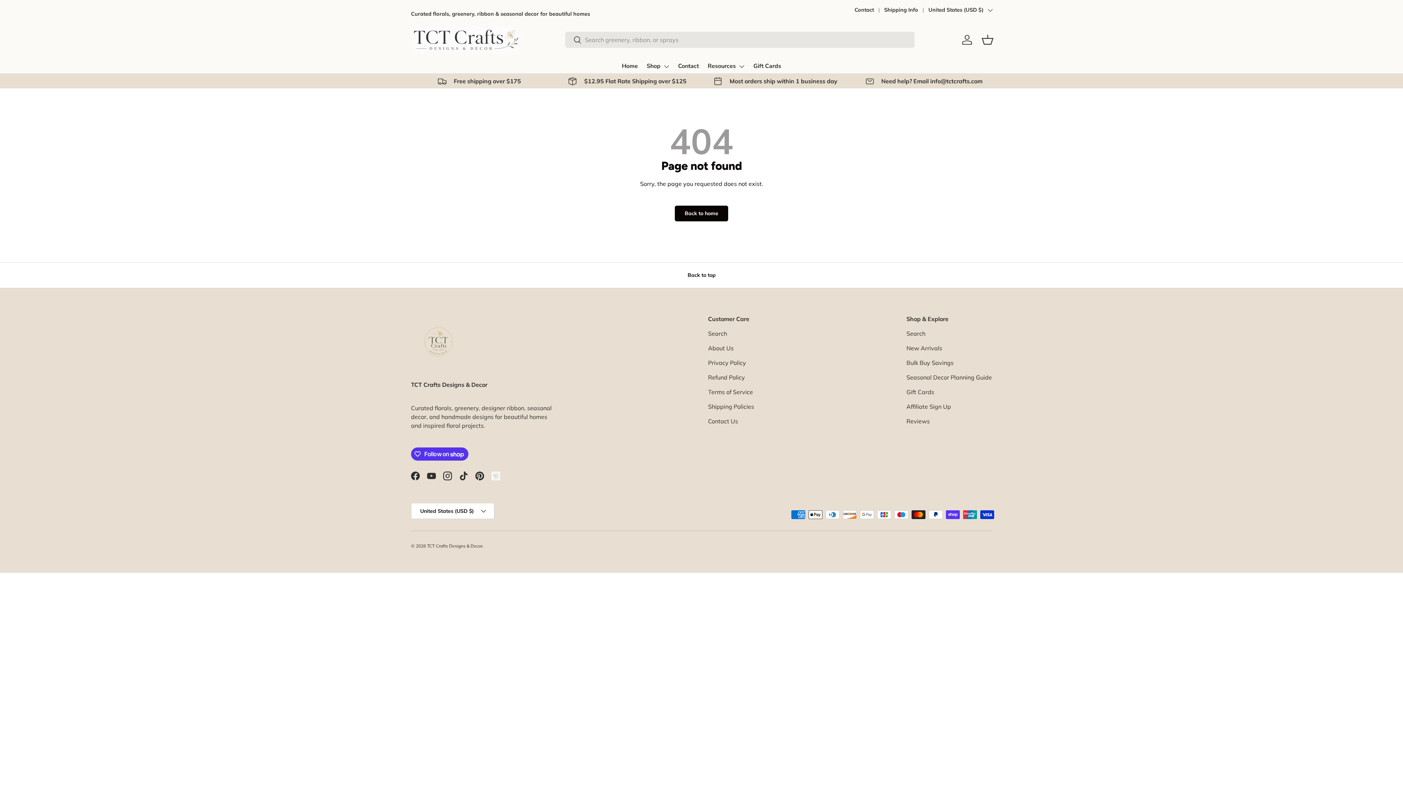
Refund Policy (726, 377)
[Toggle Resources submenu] (741, 66)
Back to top (702, 275)
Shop (654, 66)
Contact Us (723, 421)
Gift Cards (767, 66)
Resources (722, 66)
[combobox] (740, 40)
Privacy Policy (727, 362)
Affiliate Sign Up (928, 406)
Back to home (701, 213)
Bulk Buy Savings (930, 362)
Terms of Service (730, 392)
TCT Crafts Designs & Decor (455, 546)
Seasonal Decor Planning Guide (949, 377)
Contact (864, 10)
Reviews (918, 421)
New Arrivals (924, 348)
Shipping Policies (731, 406)
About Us (721, 348)
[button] (988, 40)
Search (717, 333)
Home (630, 66)
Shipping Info (901, 10)
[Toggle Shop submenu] (666, 66)
